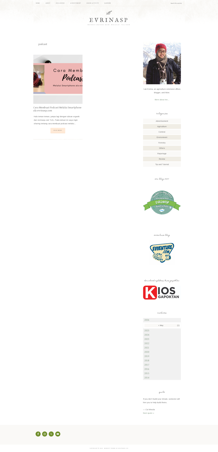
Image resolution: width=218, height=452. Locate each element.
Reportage (162, 154)
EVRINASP (109, 20)
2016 (146, 369)
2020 (146, 352)
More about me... (162, 100)
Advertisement (162, 121)
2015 (146, 373)
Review (162, 159)
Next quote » (148, 413)
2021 (146, 347)
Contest (162, 132)
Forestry (162, 143)
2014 (146, 377)
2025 (146, 330)
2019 (146, 356)
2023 (146, 339)
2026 (146, 320)
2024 (146, 334)
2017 (146, 364)
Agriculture (162, 126)
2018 (146, 360)
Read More (58, 130)
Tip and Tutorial (162, 164)
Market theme (110, 448)
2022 (146, 343)
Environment (162, 137)
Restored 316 (123, 448)
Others (162, 148)
